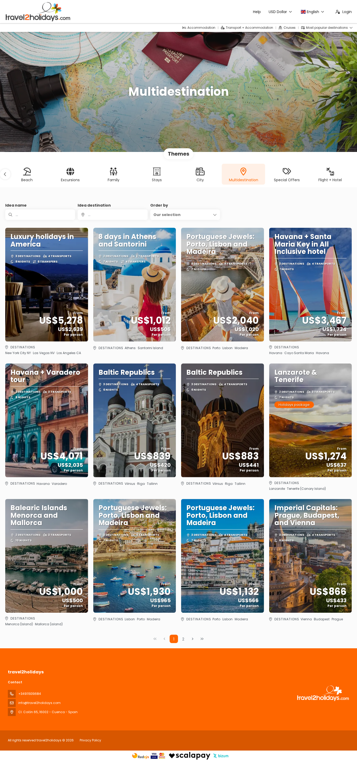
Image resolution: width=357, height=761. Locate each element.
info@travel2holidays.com (39, 703)
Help (257, 11)
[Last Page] (202, 639)
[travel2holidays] (322, 693)
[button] (5, 174)
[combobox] (112, 214)
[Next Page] (192, 639)
